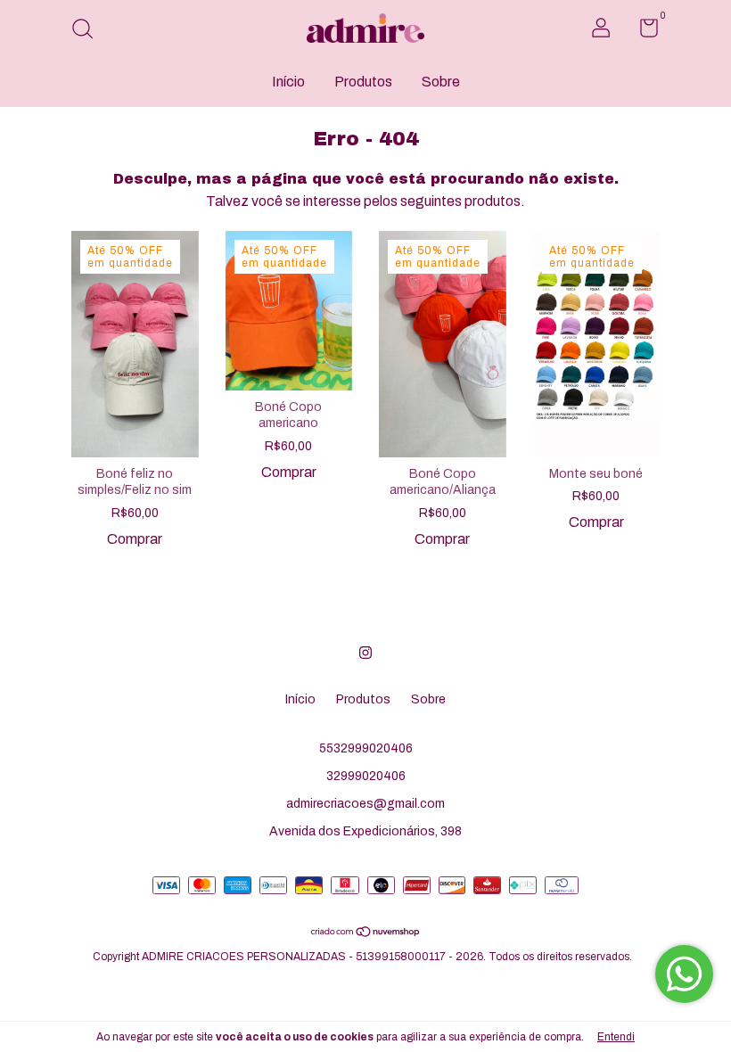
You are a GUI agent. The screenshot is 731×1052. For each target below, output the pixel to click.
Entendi (616, 1037)
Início (288, 81)
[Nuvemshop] (366, 933)
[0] (642, 31)
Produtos (363, 81)
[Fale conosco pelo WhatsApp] (684, 974)
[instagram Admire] (365, 652)
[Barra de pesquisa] (88, 30)
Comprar (134, 539)
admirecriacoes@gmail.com (365, 803)
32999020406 (366, 776)
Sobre (441, 81)
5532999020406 (366, 748)
